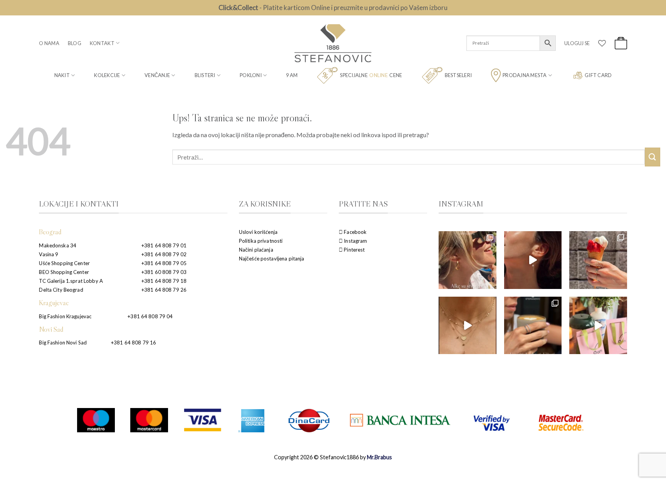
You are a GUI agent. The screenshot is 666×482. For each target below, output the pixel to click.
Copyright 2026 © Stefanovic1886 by (333, 457)
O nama (49, 43)
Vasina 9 (48, 254)
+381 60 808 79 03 (164, 272)
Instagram (355, 241)
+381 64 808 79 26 (164, 290)
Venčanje (157, 75)
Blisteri (205, 75)
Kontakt (102, 43)
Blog (74, 43)
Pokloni (251, 75)
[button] (577, 43)
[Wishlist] (602, 43)
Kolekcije (107, 75)
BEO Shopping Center (64, 272)
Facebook (355, 232)
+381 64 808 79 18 (164, 281)
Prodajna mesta (525, 75)
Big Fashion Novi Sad (63, 342)
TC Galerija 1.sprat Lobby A (71, 281)
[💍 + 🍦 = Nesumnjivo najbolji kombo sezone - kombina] (598, 260)
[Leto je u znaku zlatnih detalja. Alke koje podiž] (467, 260)
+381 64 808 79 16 (133, 342)
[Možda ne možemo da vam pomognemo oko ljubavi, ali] (467, 325)
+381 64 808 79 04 (150, 316)
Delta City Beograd (61, 290)
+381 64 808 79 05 (164, 263)
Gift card (598, 75)
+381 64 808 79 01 (164, 245)
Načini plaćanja (256, 250)
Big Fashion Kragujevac (65, 316)
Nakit (62, 75)
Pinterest (354, 250)
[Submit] (652, 157)
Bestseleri (458, 75)
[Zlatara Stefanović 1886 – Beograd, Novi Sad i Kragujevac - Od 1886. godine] (333, 43)
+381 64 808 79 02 (164, 254)
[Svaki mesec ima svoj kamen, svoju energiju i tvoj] (533, 260)
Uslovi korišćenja (258, 232)
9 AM (292, 75)
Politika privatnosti (261, 241)
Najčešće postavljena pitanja (271, 258)
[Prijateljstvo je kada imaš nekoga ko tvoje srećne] (598, 325)
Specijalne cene (371, 75)
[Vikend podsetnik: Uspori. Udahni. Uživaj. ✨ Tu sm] (533, 325)
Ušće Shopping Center (64, 263)
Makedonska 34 (57, 245)
